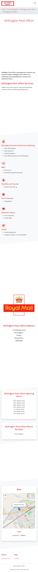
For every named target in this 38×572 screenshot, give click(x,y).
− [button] (5, 498)
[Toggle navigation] (35, 3)
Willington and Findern (27, 9)
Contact (16, 558)
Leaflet (33, 527)
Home (3, 9)
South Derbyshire (12, 9)
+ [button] (5, 495)
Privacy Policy (5, 558)
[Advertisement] (19, 44)
